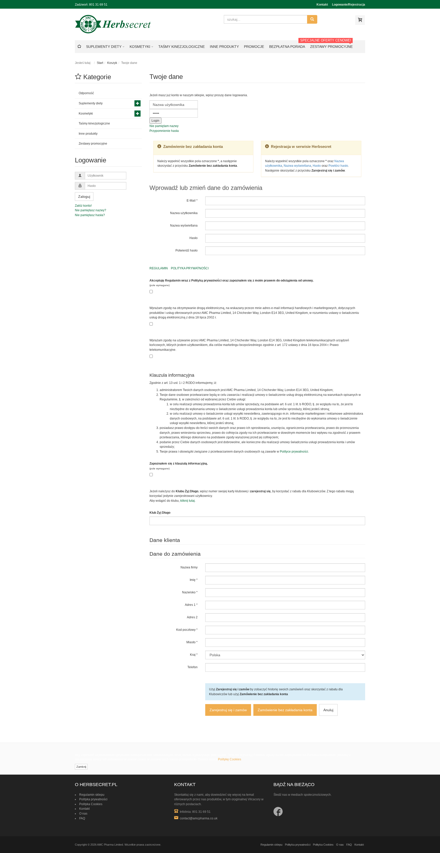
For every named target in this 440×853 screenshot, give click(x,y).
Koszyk (112, 63)
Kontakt (322, 4)
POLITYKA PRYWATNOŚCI (190, 268)
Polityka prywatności (93, 799)
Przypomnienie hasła (164, 131)
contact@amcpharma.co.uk (198, 818)
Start (100, 63)
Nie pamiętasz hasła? (90, 215)
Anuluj (328, 710)
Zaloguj (84, 196)
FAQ (82, 818)
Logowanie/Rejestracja (348, 4)
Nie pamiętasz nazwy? (90, 210)
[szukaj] (312, 19)
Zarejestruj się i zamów (228, 710)
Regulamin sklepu (91, 794)
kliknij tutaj (187, 500)
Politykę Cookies (229, 759)
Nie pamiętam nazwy (163, 126)
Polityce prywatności (294, 451)
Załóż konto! (83, 205)
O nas (83, 813)
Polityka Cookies (90, 804)
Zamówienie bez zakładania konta (285, 710)
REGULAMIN (158, 268)
